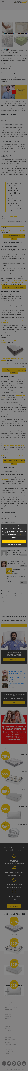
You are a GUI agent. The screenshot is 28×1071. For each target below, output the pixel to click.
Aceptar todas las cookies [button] (14, 541)
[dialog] (14, 535)
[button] (14, 544)
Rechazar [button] (13, 537)
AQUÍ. (19, 534)
